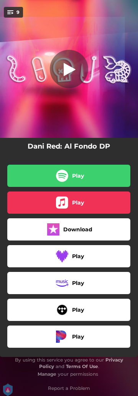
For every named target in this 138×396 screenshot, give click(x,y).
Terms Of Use (82, 366)
